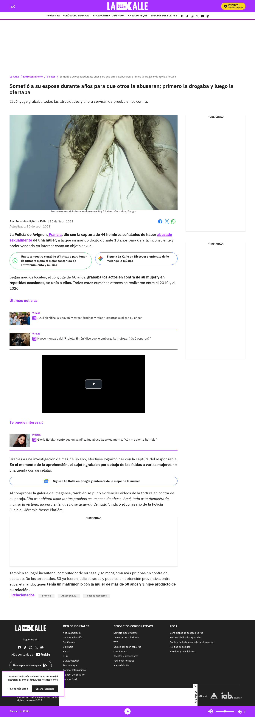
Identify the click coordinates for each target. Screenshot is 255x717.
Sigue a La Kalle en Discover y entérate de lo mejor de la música (138, 259)
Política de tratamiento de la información (192, 642)
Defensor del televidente (126, 638)
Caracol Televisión (72, 638)
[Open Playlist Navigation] (244, 711)
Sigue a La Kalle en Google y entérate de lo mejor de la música (96, 481)
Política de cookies (180, 647)
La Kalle (14, 76)
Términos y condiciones (182, 652)
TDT (115, 642)
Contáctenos (120, 652)
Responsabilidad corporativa (185, 638)
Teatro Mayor (70, 665)
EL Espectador (71, 661)
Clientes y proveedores (125, 656)
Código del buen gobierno (127, 647)
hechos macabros (97, 595)
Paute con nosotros (123, 661)
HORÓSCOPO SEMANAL (76, 15)
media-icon (127, 711)
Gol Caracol (69, 642)
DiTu (65, 656)
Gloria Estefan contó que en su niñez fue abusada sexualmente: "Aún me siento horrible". (97, 439)
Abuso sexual (68, 595)
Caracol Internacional (74, 670)
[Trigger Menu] (13, 6)
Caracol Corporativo (74, 675)
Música (36, 434)
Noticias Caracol (72, 633)
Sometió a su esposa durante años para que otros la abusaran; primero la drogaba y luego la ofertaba (118, 76)
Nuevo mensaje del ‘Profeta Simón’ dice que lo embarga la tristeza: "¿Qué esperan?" (94, 338)
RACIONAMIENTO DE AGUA (109, 15)
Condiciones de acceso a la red (186, 633)
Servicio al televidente (125, 633)
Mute (210, 711)
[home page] (127, 6)
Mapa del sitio (121, 665)
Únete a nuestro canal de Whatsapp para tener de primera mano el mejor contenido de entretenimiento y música (54, 261)
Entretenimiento (33, 76)
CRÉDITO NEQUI (137, 15)
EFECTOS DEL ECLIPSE (164, 15)
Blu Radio (68, 647)
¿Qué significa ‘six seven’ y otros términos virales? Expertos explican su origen (89, 318)
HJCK (66, 652)
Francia (55, 234)
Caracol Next (70, 679)
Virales (51, 76)
